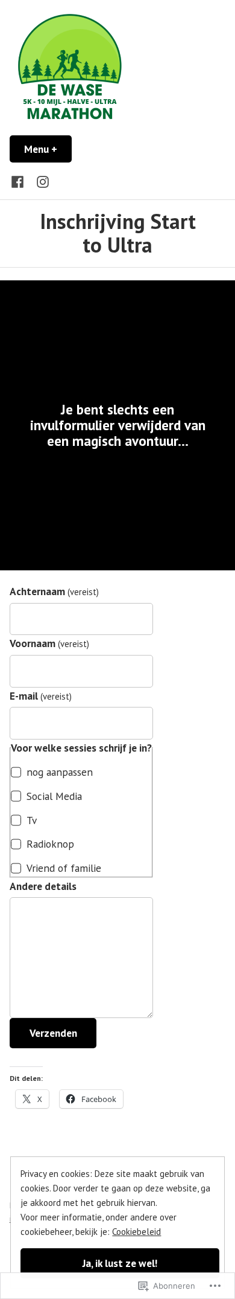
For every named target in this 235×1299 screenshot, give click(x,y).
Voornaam (49, 643)
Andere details (43, 886)
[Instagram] (40, 181)
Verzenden (53, 1033)
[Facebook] (20, 181)
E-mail (41, 696)
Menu (48, 149)
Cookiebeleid (136, 1231)
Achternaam (54, 591)
